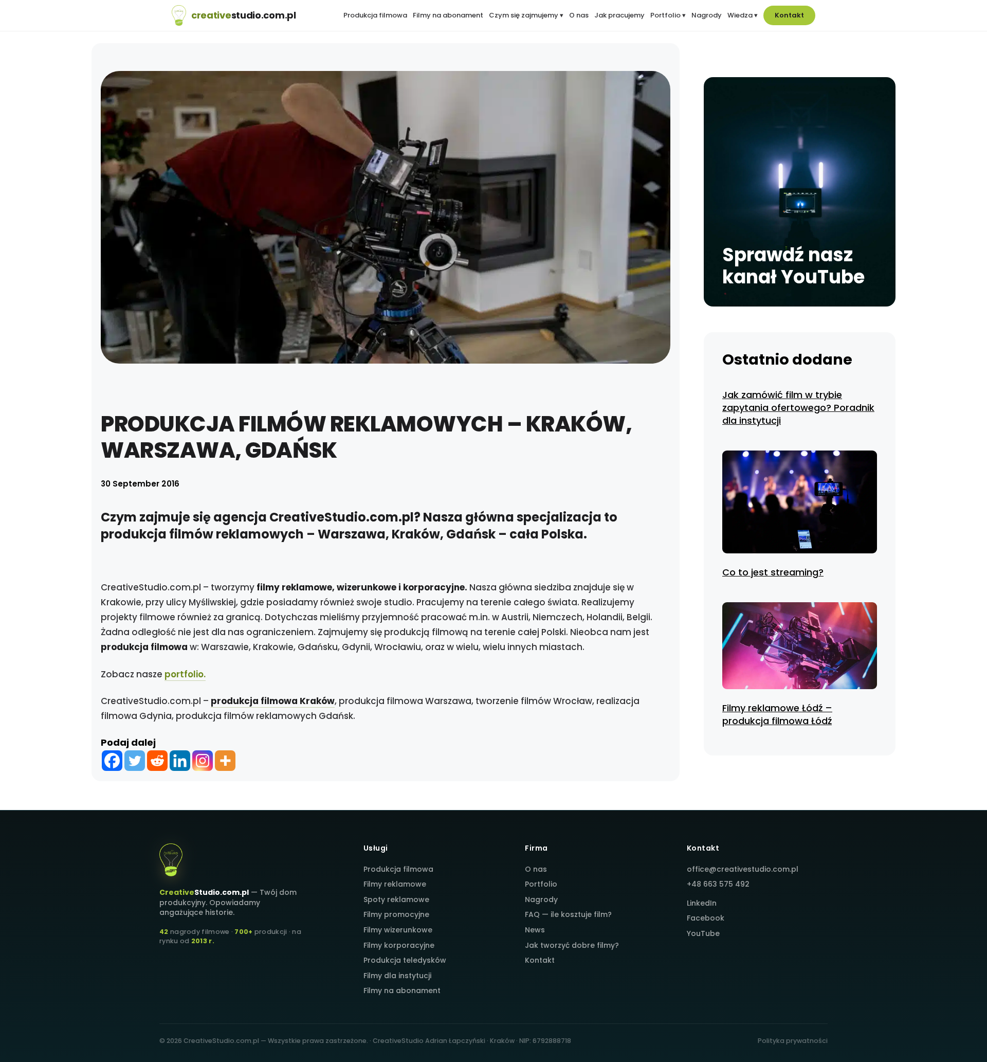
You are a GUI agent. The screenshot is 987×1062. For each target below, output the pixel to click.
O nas (579, 15)
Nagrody (706, 15)
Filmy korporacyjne (398, 945)
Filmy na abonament (448, 15)
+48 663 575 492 (718, 884)
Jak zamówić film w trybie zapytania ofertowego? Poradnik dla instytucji (798, 407)
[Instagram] (202, 760)
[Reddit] (157, 760)
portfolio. (185, 674)
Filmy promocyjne (396, 914)
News (535, 930)
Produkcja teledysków (404, 960)
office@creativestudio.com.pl (742, 869)
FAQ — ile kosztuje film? (568, 914)
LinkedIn (702, 903)
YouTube (703, 933)
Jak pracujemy (619, 15)
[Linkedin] (180, 760)
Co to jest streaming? (773, 572)
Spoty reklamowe (396, 899)
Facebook (705, 918)
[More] (225, 760)
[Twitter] (134, 760)
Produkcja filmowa (375, 15)
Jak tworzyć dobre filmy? (572, 945)
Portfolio (541, 884)
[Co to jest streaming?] (799, 504)
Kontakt (789, 15)
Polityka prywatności (793, 1040)
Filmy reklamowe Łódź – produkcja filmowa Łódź (777, 714)
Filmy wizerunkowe (397, 930)
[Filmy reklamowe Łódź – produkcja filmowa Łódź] (799, 647)
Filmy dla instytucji (397, 975)
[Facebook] (112, 760)
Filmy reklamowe (394, 884)
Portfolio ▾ (668, 15)
